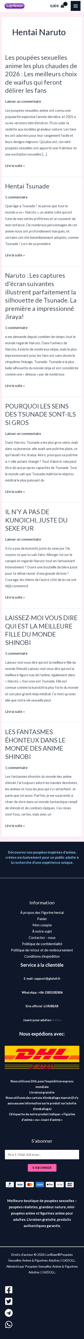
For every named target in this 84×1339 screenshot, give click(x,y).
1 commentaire (16, 197)
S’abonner (42, 1168)
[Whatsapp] (42, 1324)
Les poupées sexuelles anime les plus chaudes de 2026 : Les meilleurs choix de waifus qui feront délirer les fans (41, 74)
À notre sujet (42, 931)
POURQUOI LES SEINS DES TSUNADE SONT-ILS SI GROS (40, 414)
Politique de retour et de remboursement (42, 950)
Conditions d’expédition (42, 956)
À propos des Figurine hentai (42, 913)
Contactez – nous (42, 938)
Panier (42, 919)
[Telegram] (42, 1313)
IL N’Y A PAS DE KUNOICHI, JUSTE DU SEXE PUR (36, 520)
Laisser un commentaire (23, 101)
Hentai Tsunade (27, 186)
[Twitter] (42, 1301)
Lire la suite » (15, 166)
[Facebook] (42, 1290)
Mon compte (42, 925)
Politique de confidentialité (42, 944)
